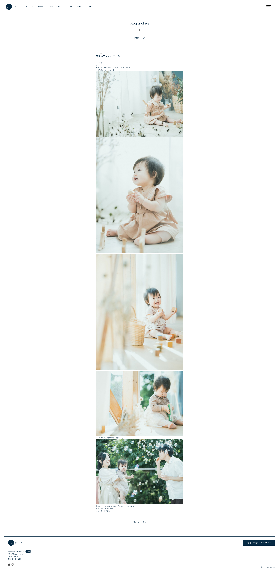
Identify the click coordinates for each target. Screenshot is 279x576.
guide (69, 7)
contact (80, 7)
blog (91, 7)
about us (29, 7)
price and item (55, 7)
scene (40, 7)
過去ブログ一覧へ (139, 522)
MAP (28, 551)
